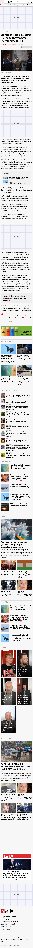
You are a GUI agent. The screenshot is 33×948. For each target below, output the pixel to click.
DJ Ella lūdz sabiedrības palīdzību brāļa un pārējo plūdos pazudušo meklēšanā (24, 594)
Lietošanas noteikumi (5, 939)
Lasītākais (5, 461)
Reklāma (8, 937)
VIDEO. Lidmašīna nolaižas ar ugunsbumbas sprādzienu (20, 505)
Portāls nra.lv (4, 44)
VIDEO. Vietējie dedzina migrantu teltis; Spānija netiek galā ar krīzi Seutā (24, 817)
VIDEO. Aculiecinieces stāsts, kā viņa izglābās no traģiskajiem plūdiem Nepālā (8, 797)
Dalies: (10, 321)
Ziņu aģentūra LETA (12, 44)
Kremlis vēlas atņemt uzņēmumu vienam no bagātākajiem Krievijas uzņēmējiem (17, 407)
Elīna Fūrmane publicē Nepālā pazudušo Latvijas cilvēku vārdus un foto (18, 178)
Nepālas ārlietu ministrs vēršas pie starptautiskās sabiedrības (7, 594)
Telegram (17, 317)
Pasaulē (6, 31)
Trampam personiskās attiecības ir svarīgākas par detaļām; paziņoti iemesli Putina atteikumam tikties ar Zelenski (18, 434)
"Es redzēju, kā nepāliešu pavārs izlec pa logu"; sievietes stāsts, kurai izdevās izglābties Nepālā (14, 545)
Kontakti (2, 941)
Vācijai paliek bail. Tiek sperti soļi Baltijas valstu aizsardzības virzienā (8, 379)
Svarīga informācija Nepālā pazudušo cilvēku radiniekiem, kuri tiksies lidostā (8, 817)
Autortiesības (14, 939)
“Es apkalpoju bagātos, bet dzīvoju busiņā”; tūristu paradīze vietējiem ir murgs (18, 414)
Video (3, 647)
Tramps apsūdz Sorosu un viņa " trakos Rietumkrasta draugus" (16, 401)
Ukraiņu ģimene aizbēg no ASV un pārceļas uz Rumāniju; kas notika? (24, 357)
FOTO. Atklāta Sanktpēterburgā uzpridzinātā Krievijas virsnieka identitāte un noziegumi (23, 380)
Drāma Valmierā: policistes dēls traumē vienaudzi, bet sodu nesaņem (18, 441)
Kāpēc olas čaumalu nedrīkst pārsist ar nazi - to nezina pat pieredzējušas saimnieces (18, 455)
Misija (11, 937)
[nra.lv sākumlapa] (8, 2)
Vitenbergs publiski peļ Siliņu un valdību (17, 427)
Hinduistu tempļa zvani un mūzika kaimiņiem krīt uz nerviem (7, 573)
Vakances (27, 939)
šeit (8, 300)
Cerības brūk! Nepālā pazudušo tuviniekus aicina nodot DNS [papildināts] (15, 767)
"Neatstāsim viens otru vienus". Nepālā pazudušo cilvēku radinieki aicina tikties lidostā (19, 477)
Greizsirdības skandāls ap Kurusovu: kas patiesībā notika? (18, 396)
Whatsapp (24, 317)
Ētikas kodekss (20, 939)
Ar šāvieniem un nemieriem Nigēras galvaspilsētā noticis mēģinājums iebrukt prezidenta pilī (24, 574)
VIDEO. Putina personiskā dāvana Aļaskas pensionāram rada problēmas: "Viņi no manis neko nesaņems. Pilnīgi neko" (19, 448)
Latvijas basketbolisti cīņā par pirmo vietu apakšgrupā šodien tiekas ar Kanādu (18, 421)
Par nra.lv (3, 937)
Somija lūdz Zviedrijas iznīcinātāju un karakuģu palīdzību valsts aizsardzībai (20, 486)
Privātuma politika (18, 937)
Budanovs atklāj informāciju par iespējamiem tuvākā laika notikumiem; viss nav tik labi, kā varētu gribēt (18, 182)
